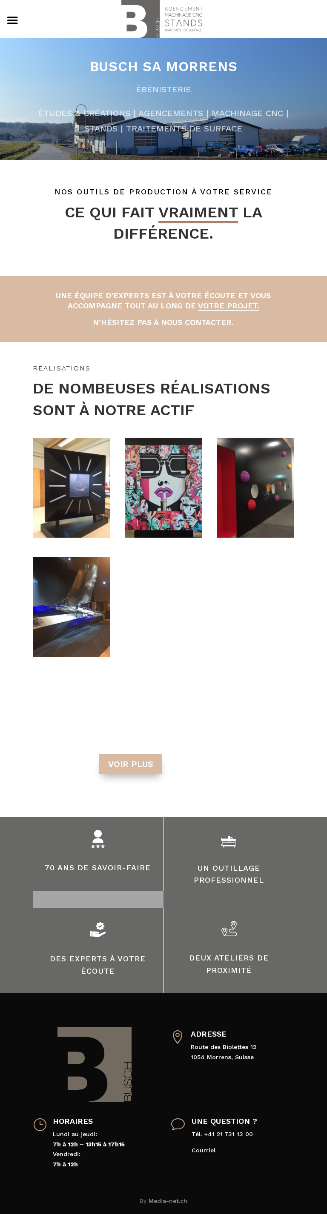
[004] (163, 535)
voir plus (130, 764)
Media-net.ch (168, 1200)
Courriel (203, 1150)
